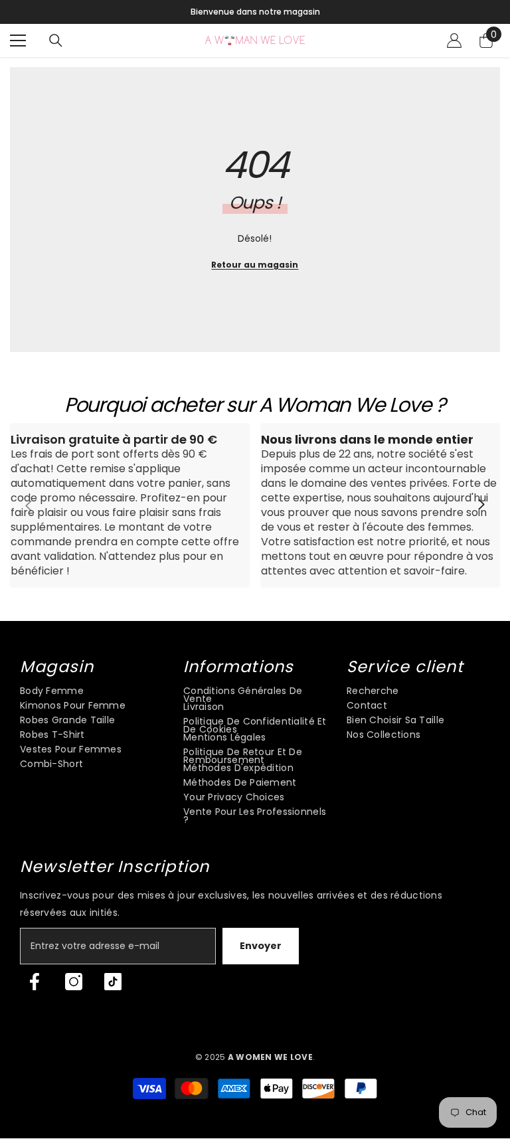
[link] (130, 505)
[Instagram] (73, 981)
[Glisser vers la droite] (481, 505)
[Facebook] (34, 981)
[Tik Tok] (113, 981)
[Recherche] (56, 40)
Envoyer (261, 945)
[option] (255, 12)
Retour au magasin (254, 264)
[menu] (18, 40)
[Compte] (454, 40)
